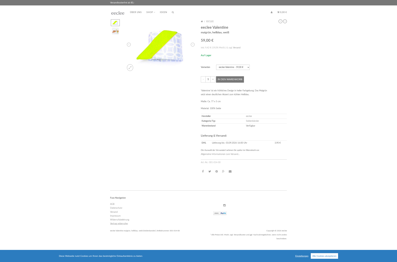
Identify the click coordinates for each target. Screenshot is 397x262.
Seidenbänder (252, 121)
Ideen (163, 12)
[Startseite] (202, 21)
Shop (150, 12)
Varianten (205, 67)
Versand (237, 48)
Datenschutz (116, 208)
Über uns (136, 12)
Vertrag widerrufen (119, 224)
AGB (112, 204)
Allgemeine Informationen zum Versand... (220, 154)
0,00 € (283, 12)
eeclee (210, 21)
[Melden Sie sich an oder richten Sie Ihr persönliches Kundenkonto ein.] (271, 12)
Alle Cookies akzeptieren (324, 256)
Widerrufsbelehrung (119, 220)
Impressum (115, 216)
